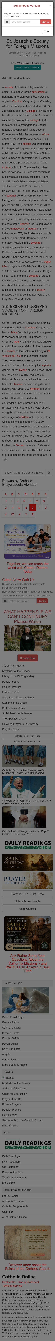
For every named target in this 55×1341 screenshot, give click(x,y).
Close (46, 31)
